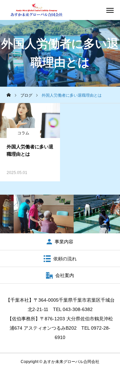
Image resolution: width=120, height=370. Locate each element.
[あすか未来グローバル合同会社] (36, 10)
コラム (23, 133)
